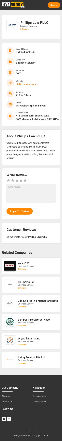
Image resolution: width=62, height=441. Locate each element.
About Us (6, 396)
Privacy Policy (39, 401)
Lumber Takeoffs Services (34, 319)
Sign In (53, 5)
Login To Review (19, 211)
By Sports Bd (26, 281)
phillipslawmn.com (26, 84)
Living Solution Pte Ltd (31, 357)
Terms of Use (39, 396)
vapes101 (23, 263)
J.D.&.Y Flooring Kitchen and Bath (38, 300)
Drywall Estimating (29, 338)
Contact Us (7, 401)
